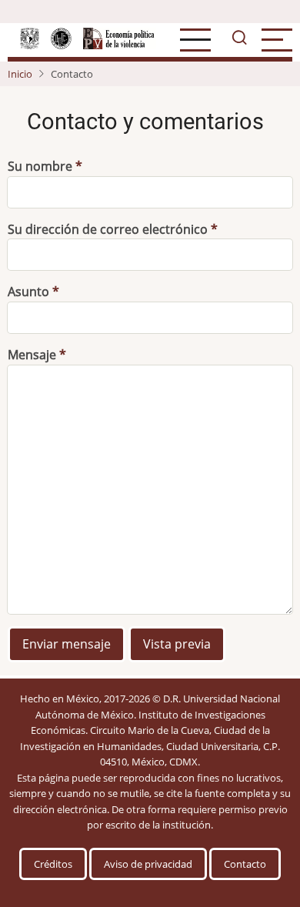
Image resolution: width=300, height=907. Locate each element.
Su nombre (40, 166)
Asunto (28, 291)
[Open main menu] (195, 40)
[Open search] (239, 40)
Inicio (20, 74)
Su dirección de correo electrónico (108, 229)
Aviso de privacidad (148, 864)
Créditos (53, 864)
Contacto (245, 864)
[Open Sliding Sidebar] (277, 40)
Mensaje (32, 354)
